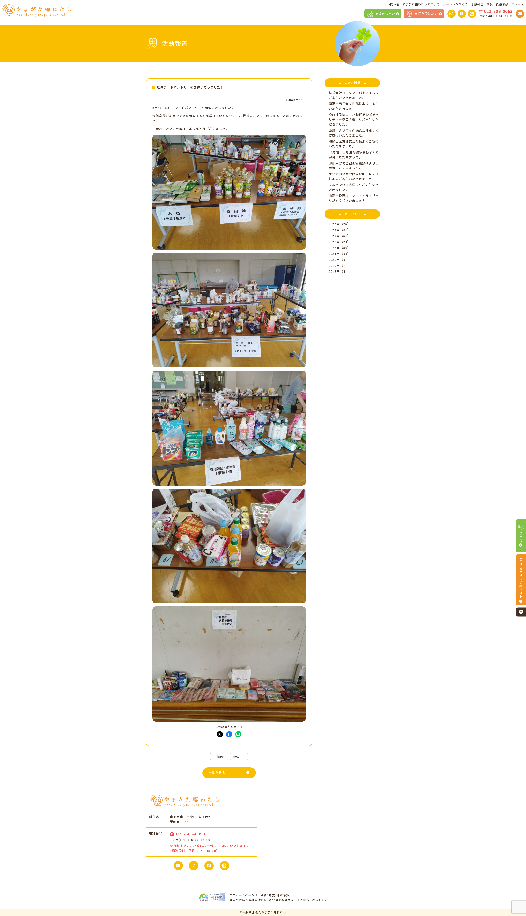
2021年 (334, 253)
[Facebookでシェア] (229, 734)
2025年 (334, 229)
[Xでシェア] (220, 734)
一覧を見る (217, 772)
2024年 (334, 235)
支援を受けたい (426, 13)
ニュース (517, 4)
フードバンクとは (455, 4)
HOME (393, 4)
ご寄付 (521, 537)
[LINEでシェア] (238, 734)
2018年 (334, 271)
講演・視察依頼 (497, 4)
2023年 (334, 241)
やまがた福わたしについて (421, 4)
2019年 (334, 265)
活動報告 (477, 4)
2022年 (334, 247)
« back (219, 756)
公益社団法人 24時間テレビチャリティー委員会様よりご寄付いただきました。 (354, 119)
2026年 (334, 224)
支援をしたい (385, 13)
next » (239, 756)
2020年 (334, 259)
